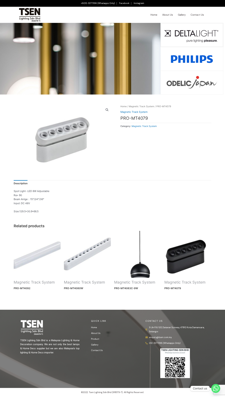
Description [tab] (21, 183)
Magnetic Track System (141, 106)
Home (154, 14)
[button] (107, 110)
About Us (167, 14)
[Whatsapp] (215, 388)
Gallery (182, 14)
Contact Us (197, 14)
